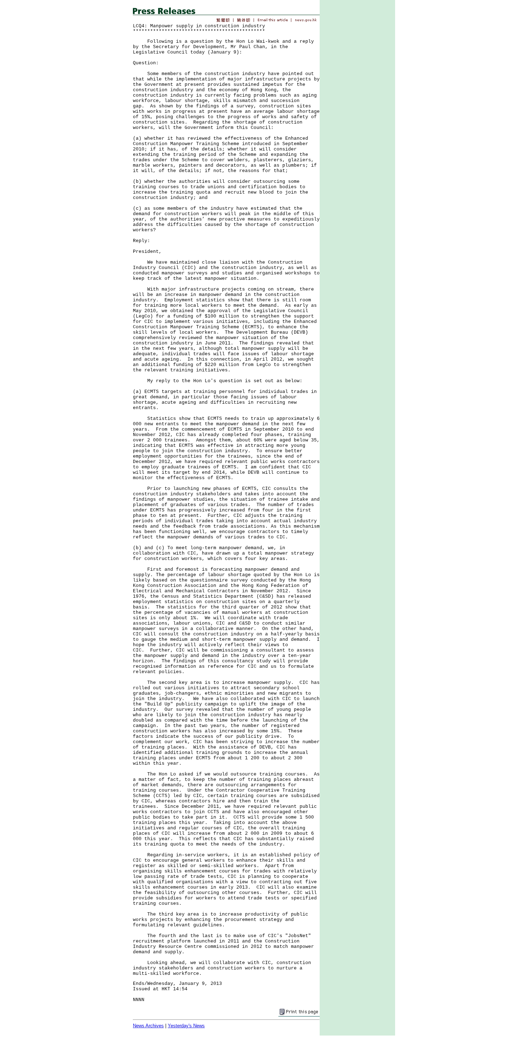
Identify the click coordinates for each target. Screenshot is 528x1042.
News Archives (148, 1025)
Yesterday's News (186, 1025)
